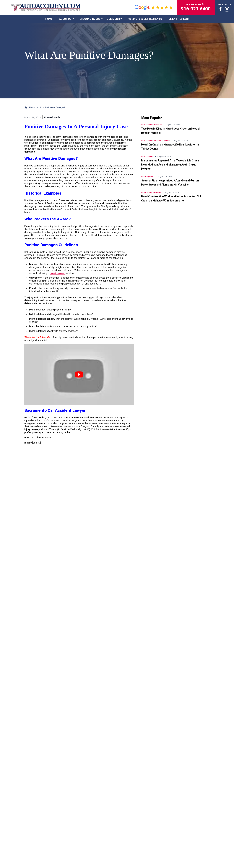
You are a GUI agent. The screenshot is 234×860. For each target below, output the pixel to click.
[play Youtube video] (79, 374)
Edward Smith (52, 117)
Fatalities (158, 124)
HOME (49, 18)
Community (114, 18)
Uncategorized (147, 176)
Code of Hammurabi (106, 203)
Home (32, 107)
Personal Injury (89, 18)
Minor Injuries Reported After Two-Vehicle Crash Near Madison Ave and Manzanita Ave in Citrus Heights (170, 164)
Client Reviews (178, 18)
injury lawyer (31, 429)
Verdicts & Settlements (145, 18)
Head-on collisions (162, 140)
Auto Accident (147, 124)
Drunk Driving (146, 192)
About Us (65, 18)
